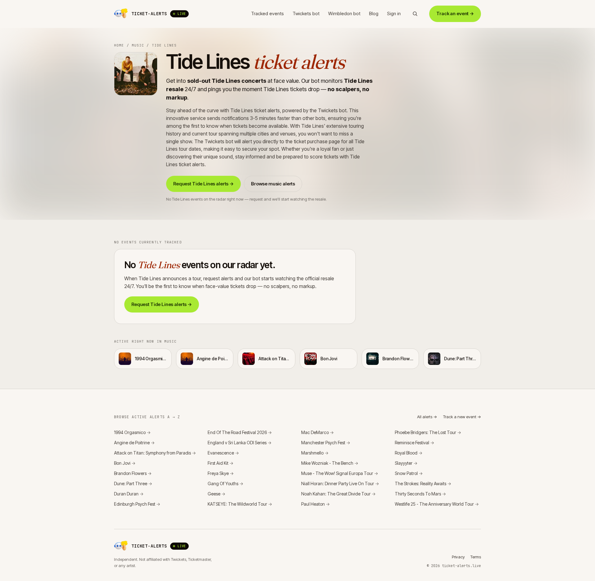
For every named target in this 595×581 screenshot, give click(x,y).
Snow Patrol (409, 473)
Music (138, 45)
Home (119, 45)
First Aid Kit (220, 463)
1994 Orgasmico (132, 432)
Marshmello (314, 452)
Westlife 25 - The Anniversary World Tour (437, 504)
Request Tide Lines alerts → (203, 184)
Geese (216, 493)
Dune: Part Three (133, 483)
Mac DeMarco (317, 432)
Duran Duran (128, 493)
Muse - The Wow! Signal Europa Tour (339, 473)
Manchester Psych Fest (325, 442)
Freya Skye (221, 473)
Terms (475, 556)
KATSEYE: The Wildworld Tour (240, 504)
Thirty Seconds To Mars (420, 493)
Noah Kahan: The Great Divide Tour (338, 493)
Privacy (458, 556)
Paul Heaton (315, 504)
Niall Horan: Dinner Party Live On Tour (340, 483)
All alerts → (427, 416)
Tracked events (267, 13)
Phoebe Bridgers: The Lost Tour (428, 432)
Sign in (394, 13)
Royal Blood (408, 452)
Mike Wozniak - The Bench (329, 463)
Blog (373, 13)
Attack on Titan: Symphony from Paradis (155, 452)
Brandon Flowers (133, 473)
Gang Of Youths (225, 483)
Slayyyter (406, 463)
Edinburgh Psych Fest (137, 504)
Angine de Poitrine (134, 442)
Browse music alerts (273, 184)
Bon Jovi (124, 463)
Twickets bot (306, 13)
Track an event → (455, 13)
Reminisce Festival (414, 442)
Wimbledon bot (344, 13)
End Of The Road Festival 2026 (240, 432)
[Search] (415, 13)
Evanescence (223, 452)
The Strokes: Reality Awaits (423, 483)
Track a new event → (462, 416)
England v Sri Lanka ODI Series (239, 442)
